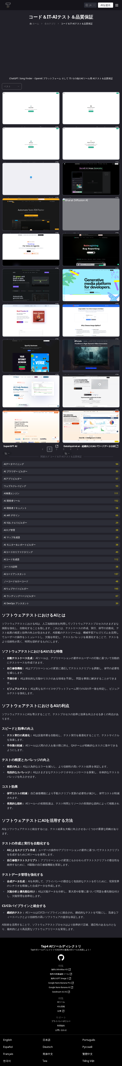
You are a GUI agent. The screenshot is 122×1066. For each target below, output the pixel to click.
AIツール (61, 1002)
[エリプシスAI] (31, 391)
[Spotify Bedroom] (31, 356)
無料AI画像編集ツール (59, 974)
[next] (77, 449)
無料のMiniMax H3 (59, 969)
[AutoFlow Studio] (31, 214)
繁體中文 (87, 1054)
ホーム (35, 23)
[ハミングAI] (91, 391)
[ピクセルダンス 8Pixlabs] (91, 356)
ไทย (45, 1061)
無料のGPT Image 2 (59, 978)
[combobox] (90, 5)
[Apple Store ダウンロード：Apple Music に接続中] (31, 179)
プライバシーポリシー (61, 1021)
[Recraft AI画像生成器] (91, 179)
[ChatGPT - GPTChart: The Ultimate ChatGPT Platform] (31, 144)
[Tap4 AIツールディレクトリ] (7, 5)
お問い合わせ (61, 1030)
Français (8, 1054)
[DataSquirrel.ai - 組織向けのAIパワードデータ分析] (91, 427)
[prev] (42, 449)
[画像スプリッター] (91, 320)
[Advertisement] (61, 51)
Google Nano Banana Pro (59, 983)
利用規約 (61, 1025)
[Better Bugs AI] (91, 250)
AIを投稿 (61, 1006)
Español (8, 1047)
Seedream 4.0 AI (59, 992)
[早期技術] (31, 285)
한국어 (7, 1061)
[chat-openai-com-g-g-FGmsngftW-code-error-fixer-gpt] (91, 108)
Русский (87, 1047)
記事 (59, 1011)
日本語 (46, 1040)
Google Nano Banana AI (59, 987)
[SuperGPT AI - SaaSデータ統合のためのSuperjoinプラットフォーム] (31, 427)
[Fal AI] (91, 285)
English (7, 1040)
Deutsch (48, 1047)
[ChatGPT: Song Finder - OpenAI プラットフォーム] (31, 108)
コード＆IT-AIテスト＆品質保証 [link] (77, 23)
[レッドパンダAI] (31, 320)
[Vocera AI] (31, 250)
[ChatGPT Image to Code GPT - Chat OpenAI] (91, 144)
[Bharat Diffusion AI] (91, 214)
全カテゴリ (50, 23)
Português (88, 1040)
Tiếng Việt (88, 1061)
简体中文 (48, 1054)
